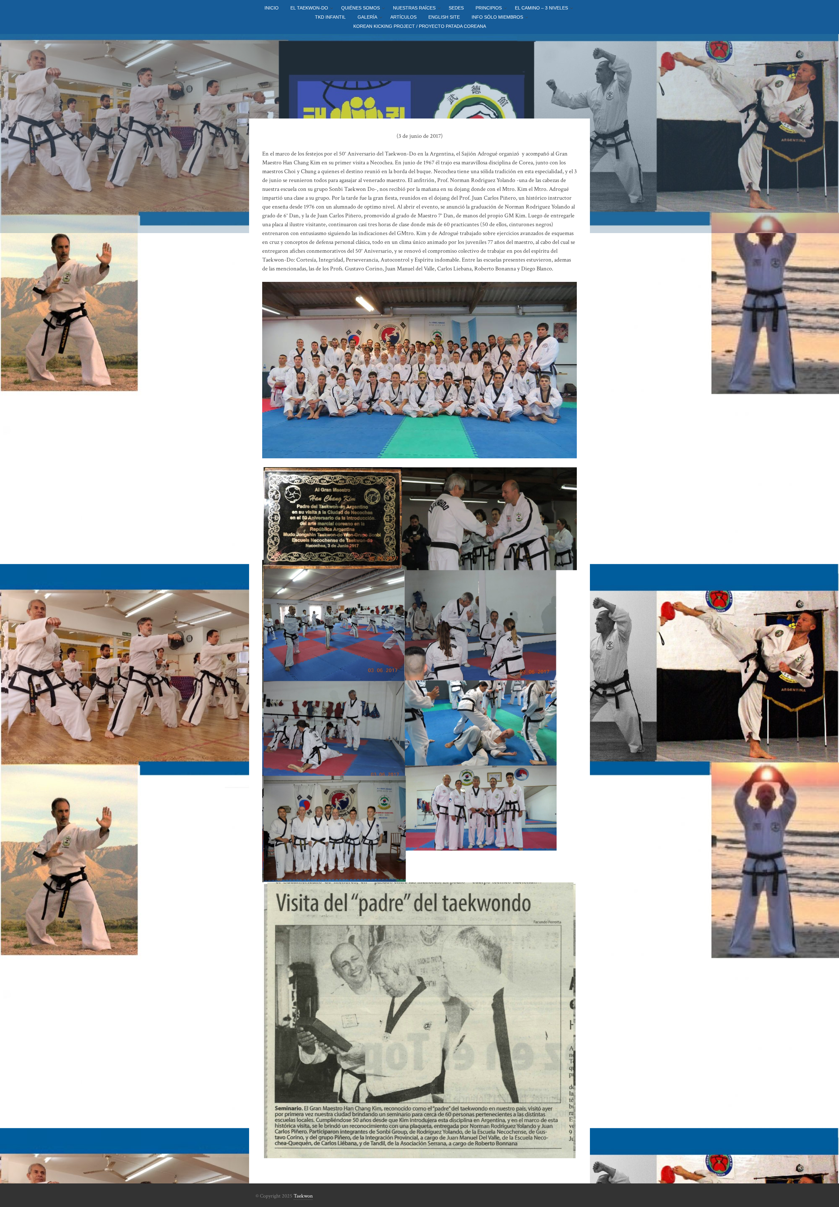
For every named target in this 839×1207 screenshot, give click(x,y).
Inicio (271, 7)
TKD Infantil (330, 17)
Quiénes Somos (360, 7)
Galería (367, 17)
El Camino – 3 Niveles (541, 7)
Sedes (456, 7)
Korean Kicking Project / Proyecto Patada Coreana (419, 26)
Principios (489, 7)
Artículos (403, 17)
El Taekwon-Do (309, 7)
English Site (444, 17)
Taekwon (303, 1196)
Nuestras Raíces (414, 7)
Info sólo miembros (497, 17)
